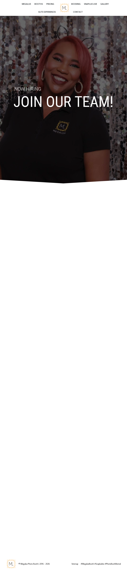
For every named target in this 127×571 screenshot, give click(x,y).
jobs (89, 337)
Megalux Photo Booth (29, 564)
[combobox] (34, 230)
